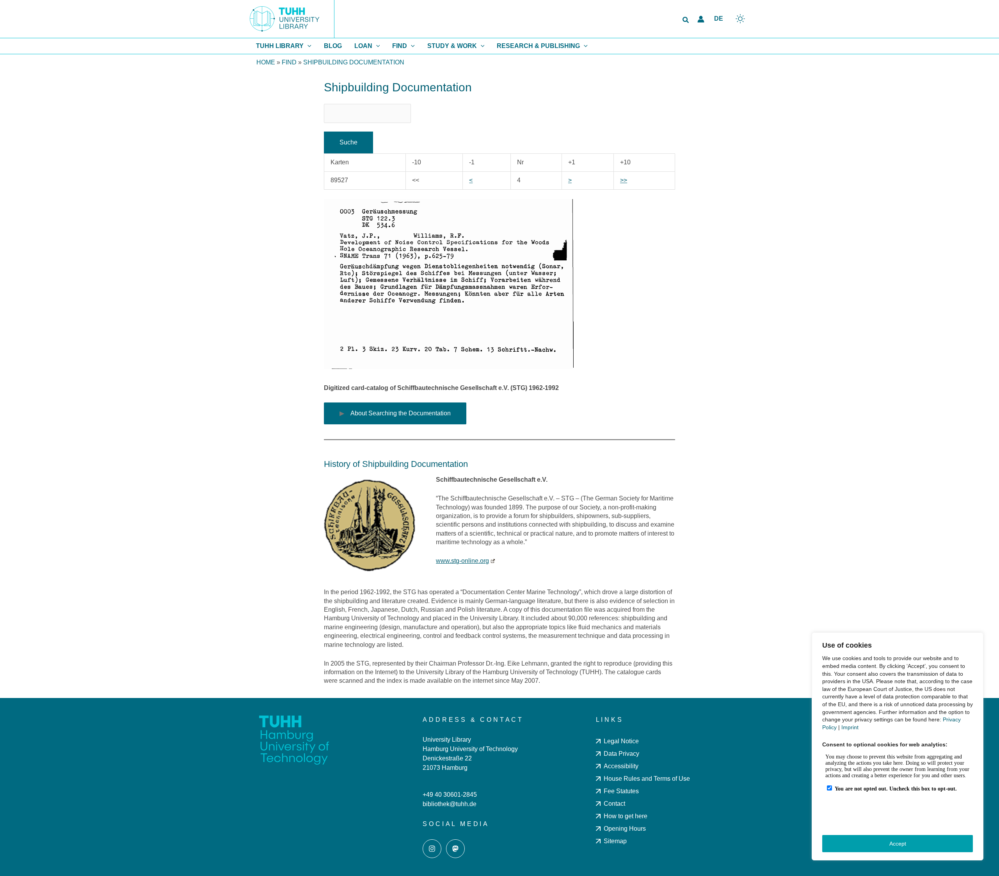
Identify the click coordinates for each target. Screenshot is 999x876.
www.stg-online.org (462, 560)
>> (623, 180)
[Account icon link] (700, 19)
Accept (897, 843)
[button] (686, 20)
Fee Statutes (621, 791)
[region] (897, 746)
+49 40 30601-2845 (450, 794)
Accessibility (621, 766)
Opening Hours (625, 828)
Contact (614, 803)
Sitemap (615, 841)
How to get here (625, 816)
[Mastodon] (455, 848)
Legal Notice (621, 741)
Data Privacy (621, 753)
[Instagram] (432, 848)
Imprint (850, 727)
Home (265, 62)
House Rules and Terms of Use (647, 778)
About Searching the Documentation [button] (400, 413)
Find (289, 62)
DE (718, 18)
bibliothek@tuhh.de (449, 804)
